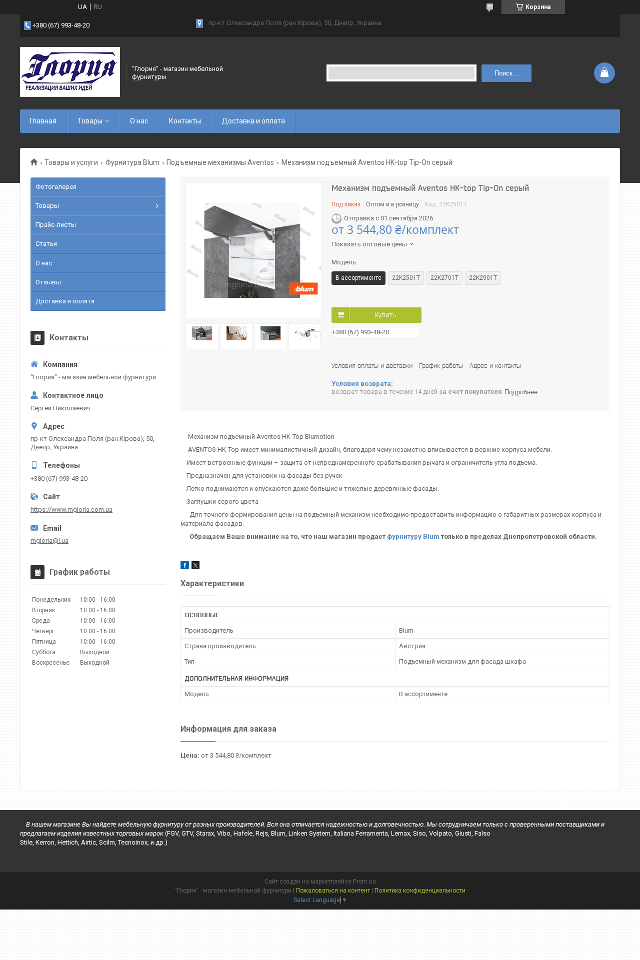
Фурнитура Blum (133, 162)
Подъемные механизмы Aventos (220, 162)
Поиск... (506, 73)
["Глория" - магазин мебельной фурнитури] (70, 73)
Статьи (46, 243)
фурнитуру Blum (413, 536)
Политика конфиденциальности (420, 890)
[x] (196, 567)
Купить (385, 315)
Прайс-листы (56, 224)
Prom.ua (364, 881)
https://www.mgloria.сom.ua (71, 509)
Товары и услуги (71, 162)
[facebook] (184, 567)
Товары (90, 121)
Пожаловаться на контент (333, 890)
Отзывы (48, 282)
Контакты (185, 121)
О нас (139, 121)
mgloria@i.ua (49, 540)
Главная (43, 121)
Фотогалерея (56, 186)
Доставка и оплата (253, 121)
